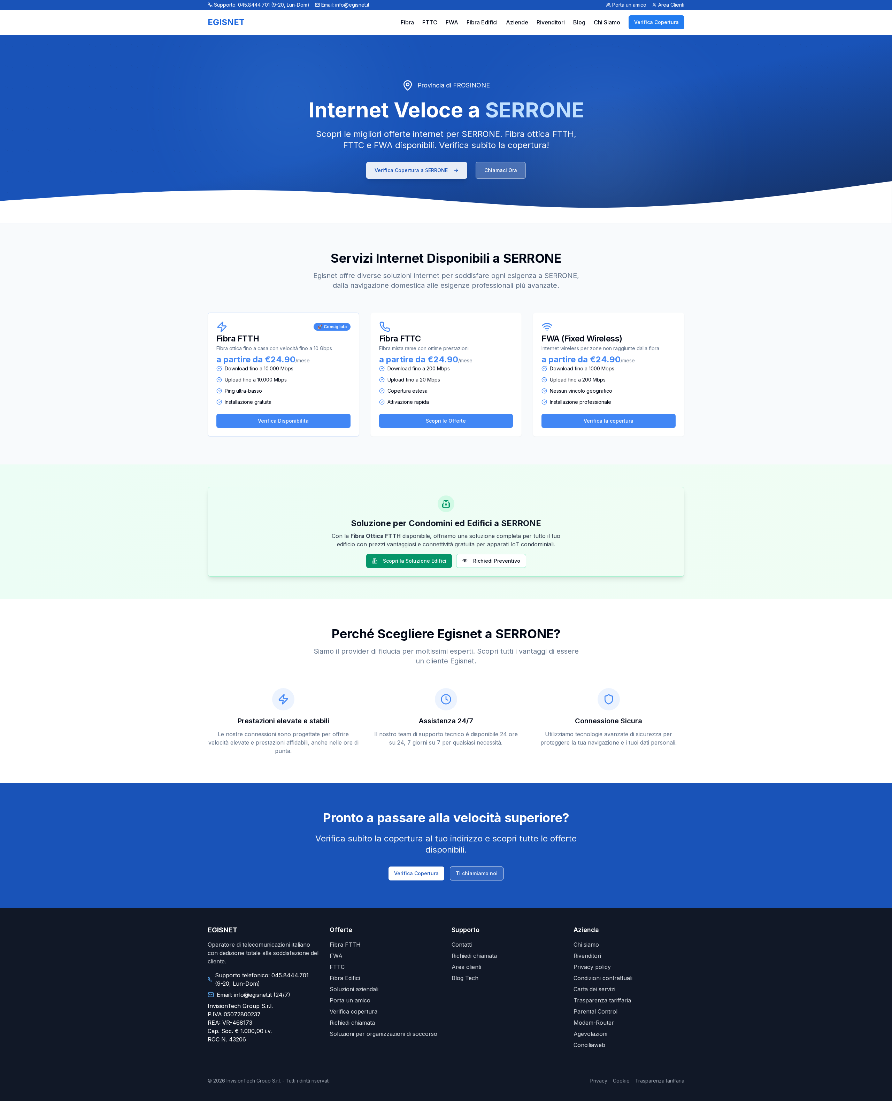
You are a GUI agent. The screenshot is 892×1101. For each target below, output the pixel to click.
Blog (579, 22)
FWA (452, 22)
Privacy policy (592, 966)
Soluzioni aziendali (354, 989)
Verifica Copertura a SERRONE (411, 170)
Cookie (621, 1081)
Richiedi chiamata (352, 1022)
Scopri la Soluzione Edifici (414, 561)
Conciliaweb (589, 1044)
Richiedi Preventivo (496, 561)
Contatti (462, 944)
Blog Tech (465, 978)
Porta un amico (350, 1000)
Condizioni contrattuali (603, 978)
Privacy (598, 1081)
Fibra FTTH (345, 944)
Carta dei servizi (594, 989)
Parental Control (595, 1011)
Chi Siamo (607, 22)
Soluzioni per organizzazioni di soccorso (383, 1033)
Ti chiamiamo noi (477, 873)
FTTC (429, 22)
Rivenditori (551, 22)
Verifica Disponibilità (283, 421)
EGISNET (226, 22)
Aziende (517, 22)
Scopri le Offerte (446, 421)
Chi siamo (586, 944)
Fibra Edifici (482, 22)
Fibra (407, 22)
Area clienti (466, 966)
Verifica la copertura (608, 421)
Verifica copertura (353, 1011)
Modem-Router (594, 1022)
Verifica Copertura (656, 22)
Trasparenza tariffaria (602, 1000)
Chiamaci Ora (500, 170)
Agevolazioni (590, 1033)
